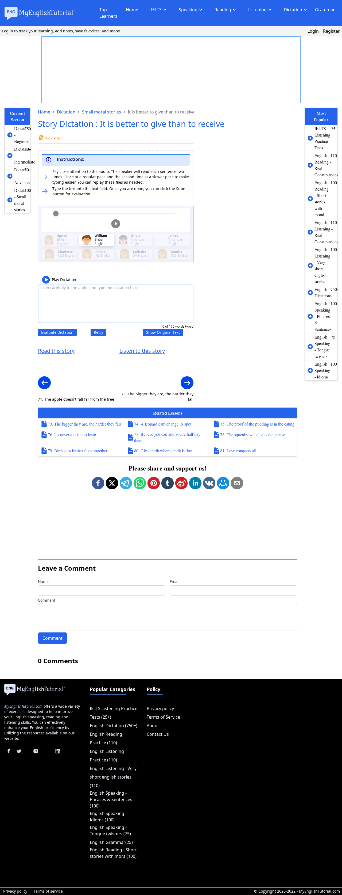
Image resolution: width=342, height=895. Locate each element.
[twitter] (112, 483)
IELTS (156, 10)
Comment (46, 600)
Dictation (293, 10)
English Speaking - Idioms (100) (108, 816)
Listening (257, 10)
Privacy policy (160, 708)
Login (313, 31)
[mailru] (223, 483)
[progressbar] (116, 213)
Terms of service (48, 891)
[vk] (209, 483)
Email (175, 581)
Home (132, 10)
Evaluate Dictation (57, 332)
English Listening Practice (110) (107, 755)
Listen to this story (142, 350)
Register (331, 31)
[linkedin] (195, 483)
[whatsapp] (139, 483)
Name (43, 581)
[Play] (115, 223)
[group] (115, 220)
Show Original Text (163, 332)
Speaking (188, 10)
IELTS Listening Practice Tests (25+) (113, 713)
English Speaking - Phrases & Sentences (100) (111, 799)
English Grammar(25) (111, 842)
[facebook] (98, 483)
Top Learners (108, 13)
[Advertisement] (171, 70)
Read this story (56, 350)
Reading (223, 10)
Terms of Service (163, 717)
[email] (237, 483)
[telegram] (125, 483)
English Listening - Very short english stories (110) (113, 776)
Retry (98, 332)
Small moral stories (101, 112)
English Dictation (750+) (113, 726)
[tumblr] (167, 483)
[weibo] (181, 483)
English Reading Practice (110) (106, 738)
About (153, 726)
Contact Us (158, 734)
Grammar (325, 10)
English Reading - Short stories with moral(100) (113, 853)
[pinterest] (153, 483)
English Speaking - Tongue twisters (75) (110, 830)
